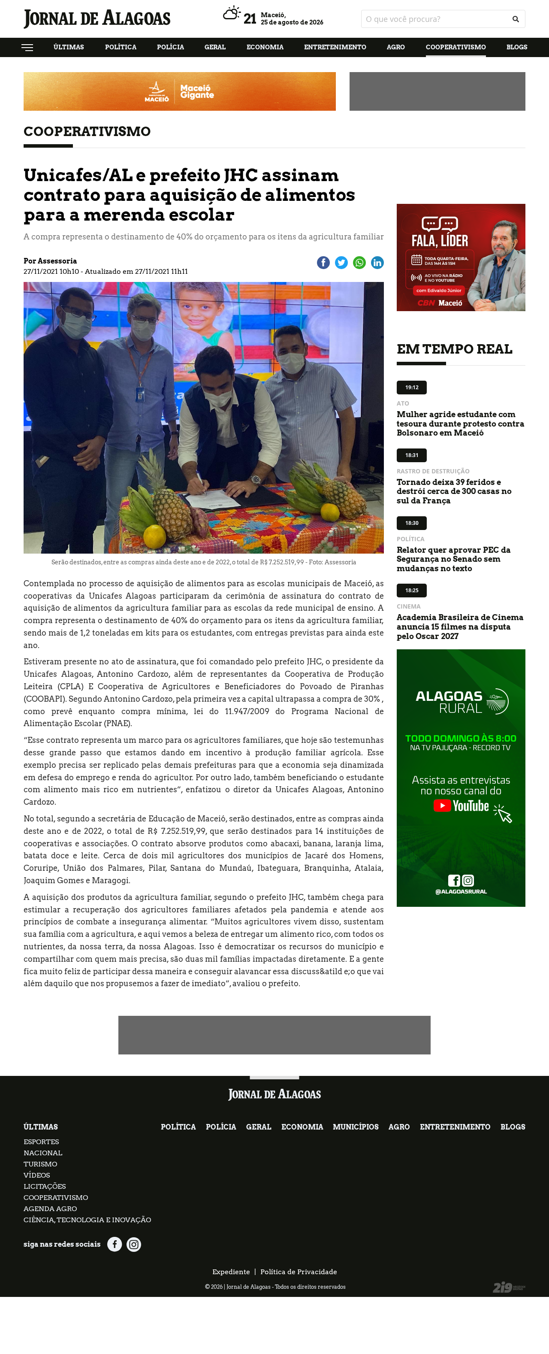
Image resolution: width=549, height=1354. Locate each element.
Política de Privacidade (298, 1272)
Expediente (231, 1272)
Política (120, 47)
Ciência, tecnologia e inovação (87, 1220)
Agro (396, 47)
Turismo (40, 1164)
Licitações (45, 1186)
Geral (215, 47)
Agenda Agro (50, 1209)
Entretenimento (335, 47)
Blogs (517, 47)
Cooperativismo (456, 47)
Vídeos (37, 1175)
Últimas (69, 47)
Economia (265, 47)
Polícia (170, 47)
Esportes (41, 1142)
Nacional (43, 1153)
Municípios (356, 1127)
